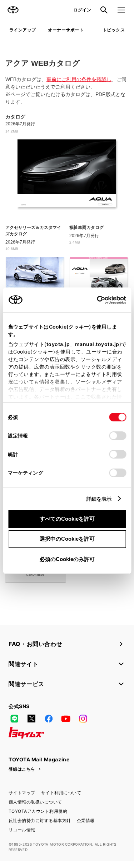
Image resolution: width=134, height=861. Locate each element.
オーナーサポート (66, 29)
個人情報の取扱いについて (35, 802)
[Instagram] (83, 718)
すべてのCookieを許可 (67, 519)
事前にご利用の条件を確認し (78, 79)
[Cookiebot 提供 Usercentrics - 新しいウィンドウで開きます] (94, 300)
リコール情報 (22, 829)
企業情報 (86, 820)
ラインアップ (22, 29)
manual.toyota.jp (97, 344)
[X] (31, 718)
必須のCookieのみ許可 (67, 559)
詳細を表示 (99, 499)
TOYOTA (13, 10)
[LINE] (14, 718)
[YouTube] (65, 718)
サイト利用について (61, 792)
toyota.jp (58, 344)
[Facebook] (48, 718)
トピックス (114, 29)
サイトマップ (22, 792)
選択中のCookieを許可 (67, 539)
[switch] (117, 435)
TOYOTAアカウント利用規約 (38, 811)
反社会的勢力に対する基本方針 (40, 820)
